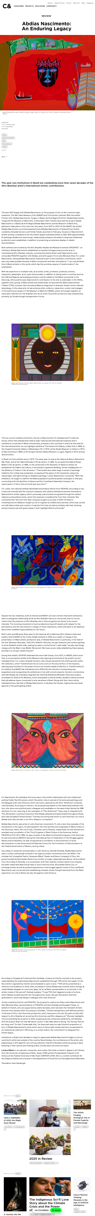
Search (50, 3)
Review (4, 135)
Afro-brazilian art (7, 144)
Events (68, 3)
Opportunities (60, 3)
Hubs (83, 3)
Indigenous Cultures (49, 1163)
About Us (76, 3)
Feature (5, 146)
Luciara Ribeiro (9, 126)
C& (7, 6)
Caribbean (85, 1126)
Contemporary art (19, 1127)
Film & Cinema (34, 1214)
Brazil (4, 141)
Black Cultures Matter (8, 138)
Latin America (8, 1127)
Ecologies (77, 1126)
